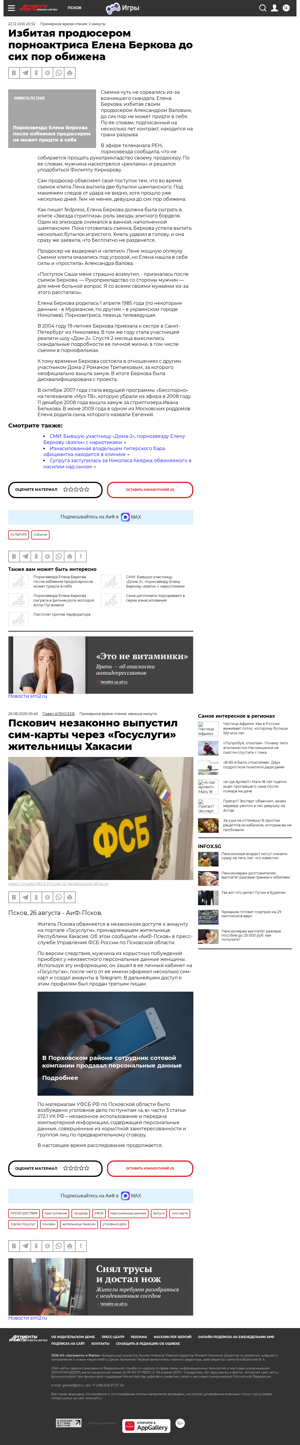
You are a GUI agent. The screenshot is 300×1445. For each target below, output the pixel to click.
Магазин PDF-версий (172, 1337)
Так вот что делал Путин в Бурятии (253, 893)
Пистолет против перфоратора (62, 614)
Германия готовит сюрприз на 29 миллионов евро (251, 914)
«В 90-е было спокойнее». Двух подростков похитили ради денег (254, 764)
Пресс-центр (113, 1337)
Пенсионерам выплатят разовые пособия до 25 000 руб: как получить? (251, 935)
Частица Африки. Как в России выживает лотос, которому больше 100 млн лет (255, 728)
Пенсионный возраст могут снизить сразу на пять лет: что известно (254, 856)
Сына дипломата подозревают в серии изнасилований (155, 597)
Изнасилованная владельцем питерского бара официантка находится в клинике (104, 451)
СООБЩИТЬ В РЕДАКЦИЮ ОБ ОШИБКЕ (148, 1344)
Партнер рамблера (102, 1423)
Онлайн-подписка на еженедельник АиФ (236, 1337)
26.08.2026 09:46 (23, 714)
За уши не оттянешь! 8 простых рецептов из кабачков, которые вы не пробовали (257, 825)
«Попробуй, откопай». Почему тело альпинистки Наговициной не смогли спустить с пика (255, 748)
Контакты (100, 1344)
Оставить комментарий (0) (150, 490)
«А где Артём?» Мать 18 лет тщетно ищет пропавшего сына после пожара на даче (255, 786)
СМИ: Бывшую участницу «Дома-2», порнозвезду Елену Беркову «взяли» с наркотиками (114, 439)
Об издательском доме (73, 1337)
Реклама (139, 1337)
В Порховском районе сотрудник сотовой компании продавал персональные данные (112, 1061)
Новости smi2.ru (27, 696)
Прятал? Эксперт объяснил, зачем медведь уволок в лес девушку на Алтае (254, 806)
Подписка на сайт (68, 1344)
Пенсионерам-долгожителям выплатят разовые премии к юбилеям (255, 875)
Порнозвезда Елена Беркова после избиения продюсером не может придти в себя (63, 581)
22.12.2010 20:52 (21, 24)
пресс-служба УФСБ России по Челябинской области (58, 883)
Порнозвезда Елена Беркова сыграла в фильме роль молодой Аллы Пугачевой (63, 600)
